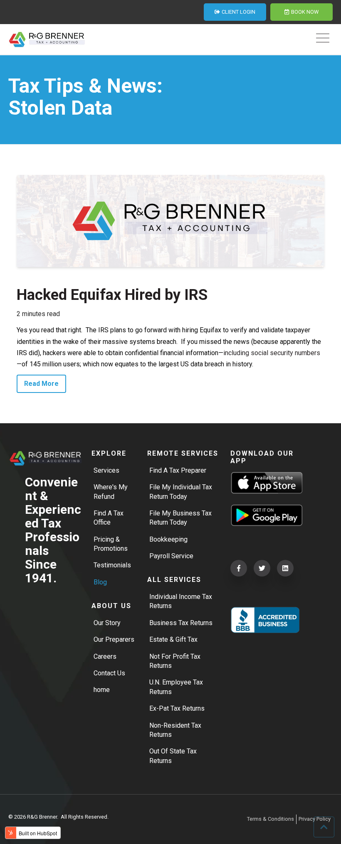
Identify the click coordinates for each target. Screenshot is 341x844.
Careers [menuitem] (105, 656)
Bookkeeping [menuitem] (168, 539)
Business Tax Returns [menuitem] (181, 623)
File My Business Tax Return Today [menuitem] (180, 517)
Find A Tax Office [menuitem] (109, 517)
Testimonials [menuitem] (112, 565)
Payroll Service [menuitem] (171, 556)
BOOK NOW (305, 12)
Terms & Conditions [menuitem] (270, 819)
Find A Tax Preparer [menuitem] (177, 470)
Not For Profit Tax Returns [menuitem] (174, 661)
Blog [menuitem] (100, 582)
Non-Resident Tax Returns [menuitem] (175, 729)
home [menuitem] (102, 690)
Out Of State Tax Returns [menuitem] (173, 755)
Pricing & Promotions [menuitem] (111, 543)
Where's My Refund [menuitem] (111, 491)
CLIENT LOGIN (238, 12)
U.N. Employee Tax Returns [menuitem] (176, 686)
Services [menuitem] (106, 470)
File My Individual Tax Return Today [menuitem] (180, 491)
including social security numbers (271, 353)
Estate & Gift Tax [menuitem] (173, 639)
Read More (41, 384)
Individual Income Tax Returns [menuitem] (180, 601)
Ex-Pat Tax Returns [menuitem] (177, 708)
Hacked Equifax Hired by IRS (112, 295)
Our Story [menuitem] (107, 623)
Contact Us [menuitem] (109, 673)
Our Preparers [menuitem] (114, 639)
